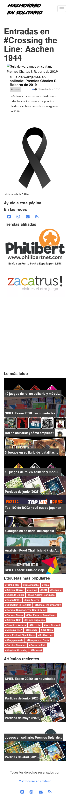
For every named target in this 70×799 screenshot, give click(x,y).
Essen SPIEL (14, 600)
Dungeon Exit (38, 645)
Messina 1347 (14, 630)
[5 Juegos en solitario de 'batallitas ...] (35, 446)
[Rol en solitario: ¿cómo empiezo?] (35, 426)
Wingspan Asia (15, 640)
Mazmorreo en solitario (35, 781)
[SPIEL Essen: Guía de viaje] (35, 564)
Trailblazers (46, 635)
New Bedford (53, 625)
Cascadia (32, 630)
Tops (46, 585)
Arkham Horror (15, 590)
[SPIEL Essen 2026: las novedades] (35, 407)
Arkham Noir (14, 620)
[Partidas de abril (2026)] (35, 751)
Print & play (13, 585)
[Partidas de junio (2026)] (35, 485)
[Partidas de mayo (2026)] (35, 712)
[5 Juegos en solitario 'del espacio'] (35, 524)
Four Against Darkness (42, 595)
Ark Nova (47, 630)
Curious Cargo (15, 615)
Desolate (57, 590)
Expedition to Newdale (19, 605)
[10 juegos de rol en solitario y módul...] (35, 387)
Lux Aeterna (32, 600)
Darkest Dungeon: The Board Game (26, 610)
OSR (44, 590)
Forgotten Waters (16, 625)
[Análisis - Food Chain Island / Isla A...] (35, 544)
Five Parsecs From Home (42, 615)
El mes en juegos (35, 620)
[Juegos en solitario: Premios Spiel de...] (35, 731)
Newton (33, 590)
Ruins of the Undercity (48, 605)
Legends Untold (15, 595)
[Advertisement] (35, 334)
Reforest (37, 650)
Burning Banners (16, 645)
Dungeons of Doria (38, 640)
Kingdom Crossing (17, 650)
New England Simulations (21, 635)
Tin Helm (36, 625)
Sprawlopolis (31, 585)
